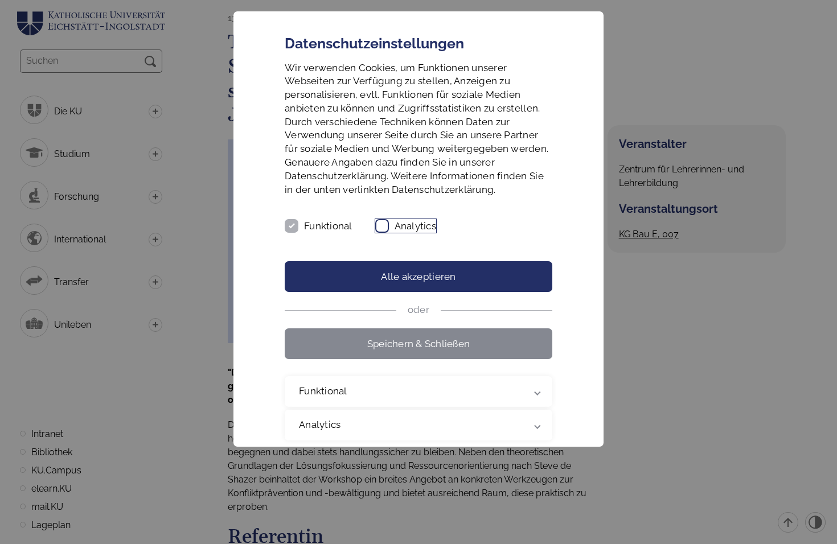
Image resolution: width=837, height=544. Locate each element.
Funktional (328, 226)
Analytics (415, 226)
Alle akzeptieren (418, 276)
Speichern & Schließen (418, 343)
